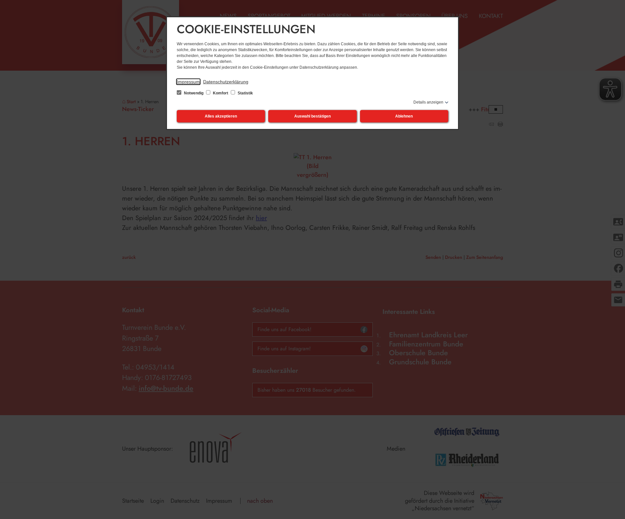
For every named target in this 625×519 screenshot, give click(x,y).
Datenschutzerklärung (225, 81)
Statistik (245, 93)
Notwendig (193, 93)
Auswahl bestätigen (312, 116)
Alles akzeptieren (221, 116)
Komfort (220, 93)
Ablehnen (404, 116)
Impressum (188, 81)
